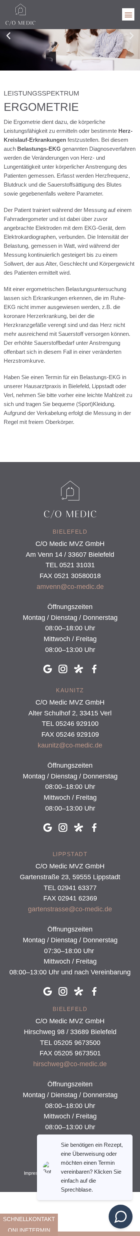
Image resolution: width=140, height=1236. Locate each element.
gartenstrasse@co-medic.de (70, 909)
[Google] (49, 669)
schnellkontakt (29, 1219)
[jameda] (80, 669)
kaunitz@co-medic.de (70, 745)
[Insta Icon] (64, 669)
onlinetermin (29, 1230)
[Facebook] (96, 669)
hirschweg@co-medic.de (70, 1064)
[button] (128, 14)
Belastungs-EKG (39, 149)
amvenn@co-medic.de (70, 586)
